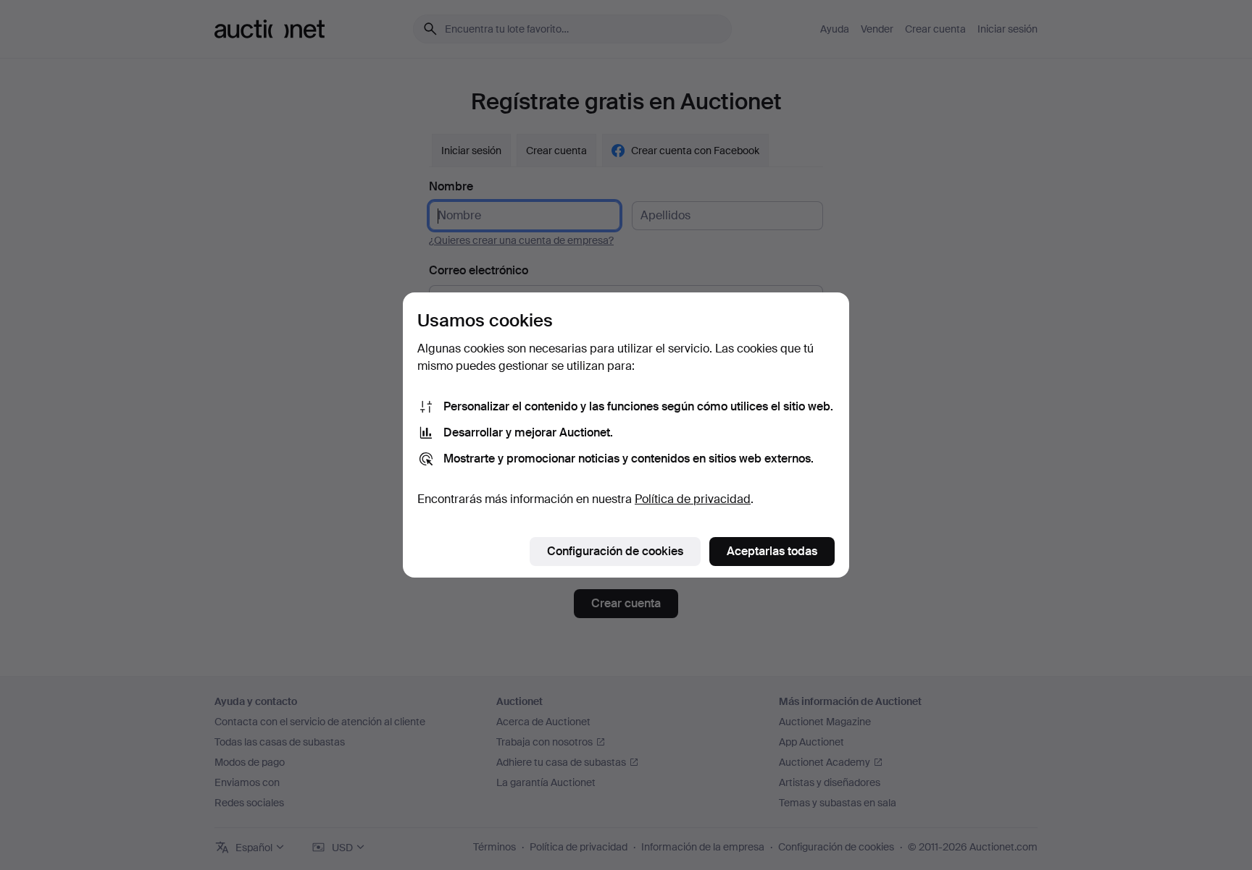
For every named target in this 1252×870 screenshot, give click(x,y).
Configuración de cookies (615, 551)
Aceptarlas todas (772, 551)
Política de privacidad (693, 499)
